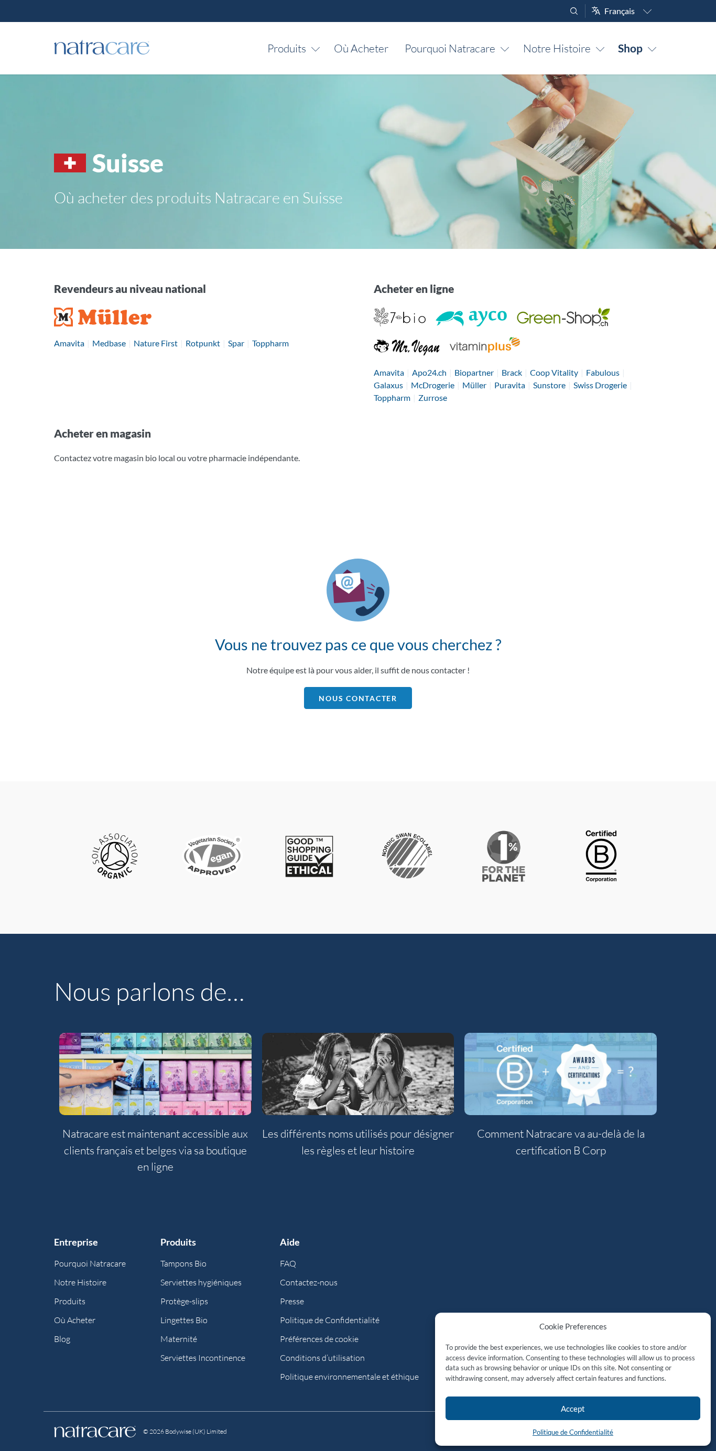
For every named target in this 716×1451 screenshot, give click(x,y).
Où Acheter (361, 48)
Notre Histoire (557, 48)
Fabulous (603, 372)
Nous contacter (358, 698)
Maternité (178, 1339)
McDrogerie (432, 385)
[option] (155, 1109)
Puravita (509, 385)
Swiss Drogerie (600, 385)
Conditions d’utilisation (322, 1357)
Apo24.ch (429, 372)
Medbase (109, 343)
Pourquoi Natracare (450, 48)
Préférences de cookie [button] (319, 1339)
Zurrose (432, 397)
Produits (286, 48)
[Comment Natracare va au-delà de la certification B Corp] (560, 1074)
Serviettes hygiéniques (201, 1282)
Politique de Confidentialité (573, 1432)
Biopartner (474, 372)
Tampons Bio (183, 1263)
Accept (573, 1408)
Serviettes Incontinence (202, 1357)
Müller (474, 385)
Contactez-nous (309, 1282)
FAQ (288, 1263)
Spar (236, 343)
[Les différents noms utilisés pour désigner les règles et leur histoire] (358, 1074)
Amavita (69, 343)
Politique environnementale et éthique (349, 1376)
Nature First (156, 343)
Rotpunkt (203, 343)
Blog (62, 1339)
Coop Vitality (554, 372)
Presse (292, 1301)
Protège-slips (184, 1301)
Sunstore (549, 385)
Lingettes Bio (184, 1320)
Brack (512, 372)
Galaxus (388, 385)
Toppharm (270, 343)
